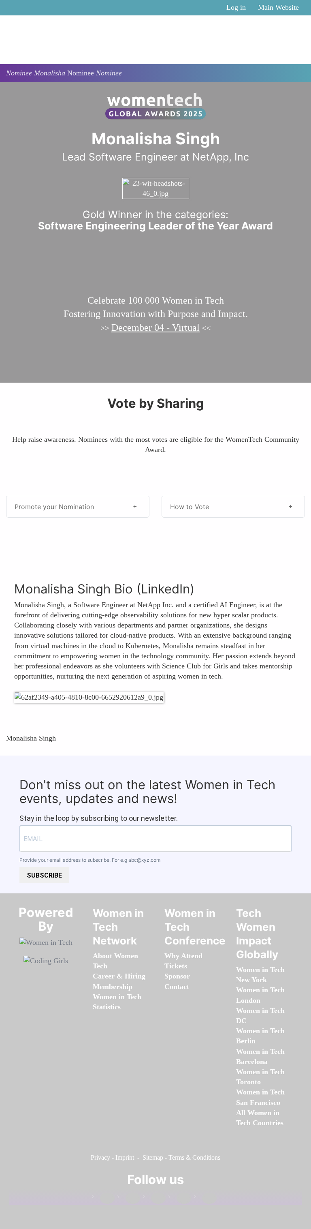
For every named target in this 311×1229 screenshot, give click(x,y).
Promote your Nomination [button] (54, 507)
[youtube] (205, 1198)
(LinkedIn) (165, 588)
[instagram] (154, 1198)
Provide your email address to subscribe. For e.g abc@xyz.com (89, 860)
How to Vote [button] (189, 507)
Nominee (80, 73)
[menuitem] (112, 987)
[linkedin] (128, 1198)
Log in (236, 7)
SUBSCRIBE (44, 875)
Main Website (278, 7)
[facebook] (103, 1198)
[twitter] (179, 1198)
